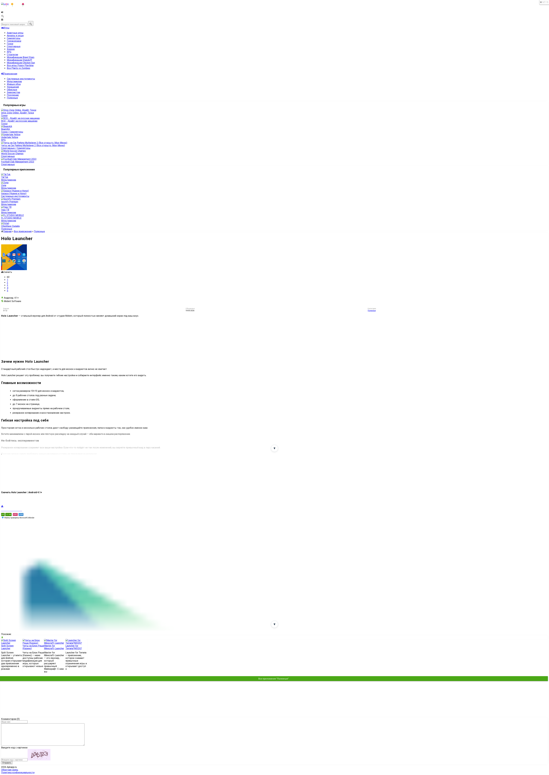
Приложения (10, 73)
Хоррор (11, 49)
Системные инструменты (21, 78)
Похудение (13, 95)
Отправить (6, 763)
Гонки (10, 43)
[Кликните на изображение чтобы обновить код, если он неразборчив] (39, 759)
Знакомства (13, 92)
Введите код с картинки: (14, 747)
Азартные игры (15, 32)
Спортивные (13, 46)
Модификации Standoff (19, 60)
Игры (6, 27)
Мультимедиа (14, 81)
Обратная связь (9, 769)
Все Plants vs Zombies (18, 68)
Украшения (13, 87)
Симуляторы (13, 38)
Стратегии (12, 54)
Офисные (12, 89)
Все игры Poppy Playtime (20, 65)
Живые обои (14, 84)
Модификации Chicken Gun (21, 62)
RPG (9, 52)
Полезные (12, 97)
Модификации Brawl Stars (20, 57)
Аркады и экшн (15, 35)
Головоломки (14, 41)
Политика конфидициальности (17, 772)
